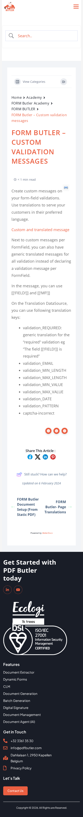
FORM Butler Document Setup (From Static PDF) (28, 507)
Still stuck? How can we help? (45, 474)
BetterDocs (47, 532)
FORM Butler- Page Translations (55, 506)
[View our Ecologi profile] (28, 610)
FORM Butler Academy (30, 103)
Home (16, 97)
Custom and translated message (40, 229)
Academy (34, 97)
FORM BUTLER (23, 109)
